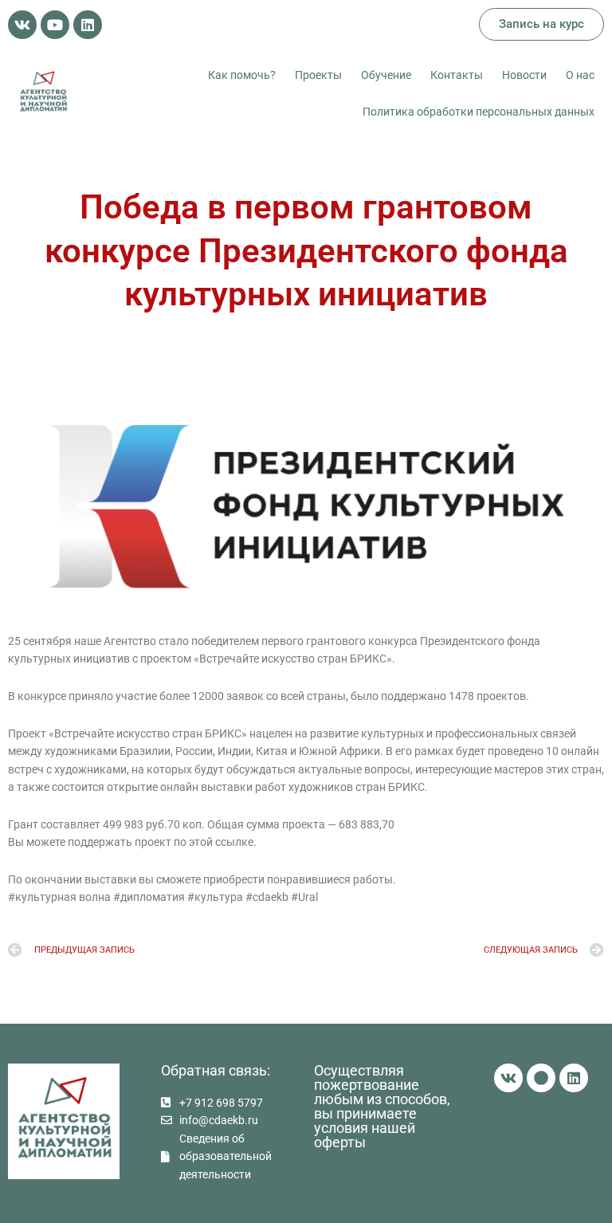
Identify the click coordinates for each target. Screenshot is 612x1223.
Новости (524, 75)
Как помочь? (242, 75)
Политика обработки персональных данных (478, 111)
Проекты (318, 75)
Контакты (456, 75)
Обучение (386, 75)
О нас (580, 75)
